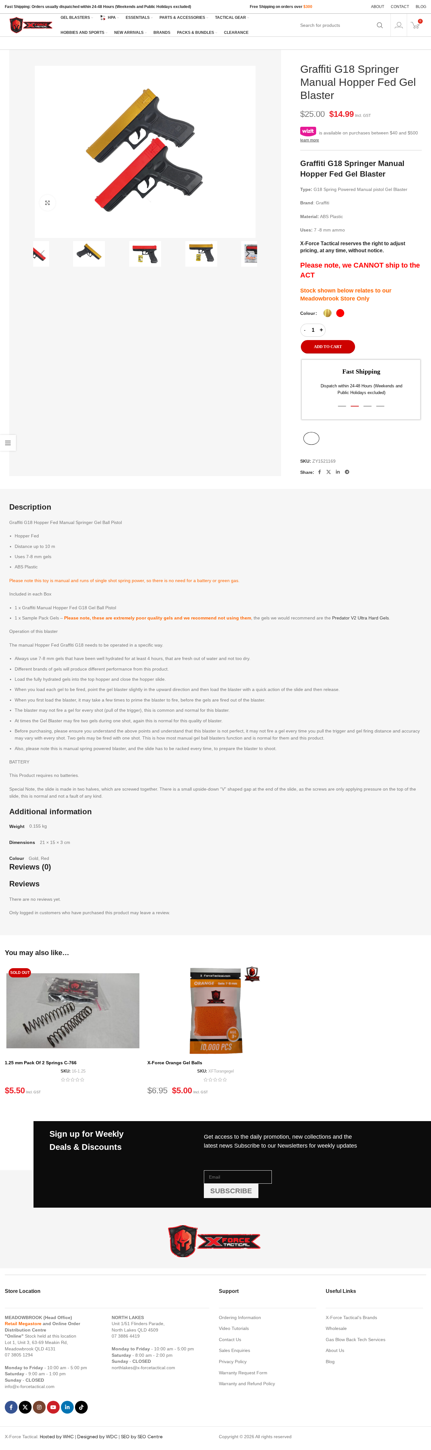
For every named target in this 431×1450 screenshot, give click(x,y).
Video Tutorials (234, 1328)
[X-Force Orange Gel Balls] (215, 1010)
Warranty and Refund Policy (247, 1383)
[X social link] (328, 472)
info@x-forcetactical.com (30, 1386)
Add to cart (328, 346)
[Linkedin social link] (338, 472)
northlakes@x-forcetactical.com (143, 1367)
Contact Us (230, 1339)
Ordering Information (240, 1317)
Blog (330, 1361)
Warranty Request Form (243, 1372)
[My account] (399, 25)
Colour (307, 313)
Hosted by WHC (57, 1436)
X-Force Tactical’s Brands (351, 1317)
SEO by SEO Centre (142, 1436)
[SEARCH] (380, 25)
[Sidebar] (8, 443)
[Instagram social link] (39, 1407)
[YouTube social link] (53, 1407)
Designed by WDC (97, 1436)
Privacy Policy (233, 1361)
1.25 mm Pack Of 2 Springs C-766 (41, 1062)
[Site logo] (31, 24)
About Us (335, 1350)
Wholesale (336, 1328)
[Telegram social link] (347, 472)
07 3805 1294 (19, 1354)
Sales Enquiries (234, 1350)
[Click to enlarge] (48, 203)
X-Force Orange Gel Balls (174, 1062)
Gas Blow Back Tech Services (355, 1339)
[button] (43, 254)
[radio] (327, 313)
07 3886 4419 (126, 1336)
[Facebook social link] (319, 472)
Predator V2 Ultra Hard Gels (360, 617)
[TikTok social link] (81, 1407)
